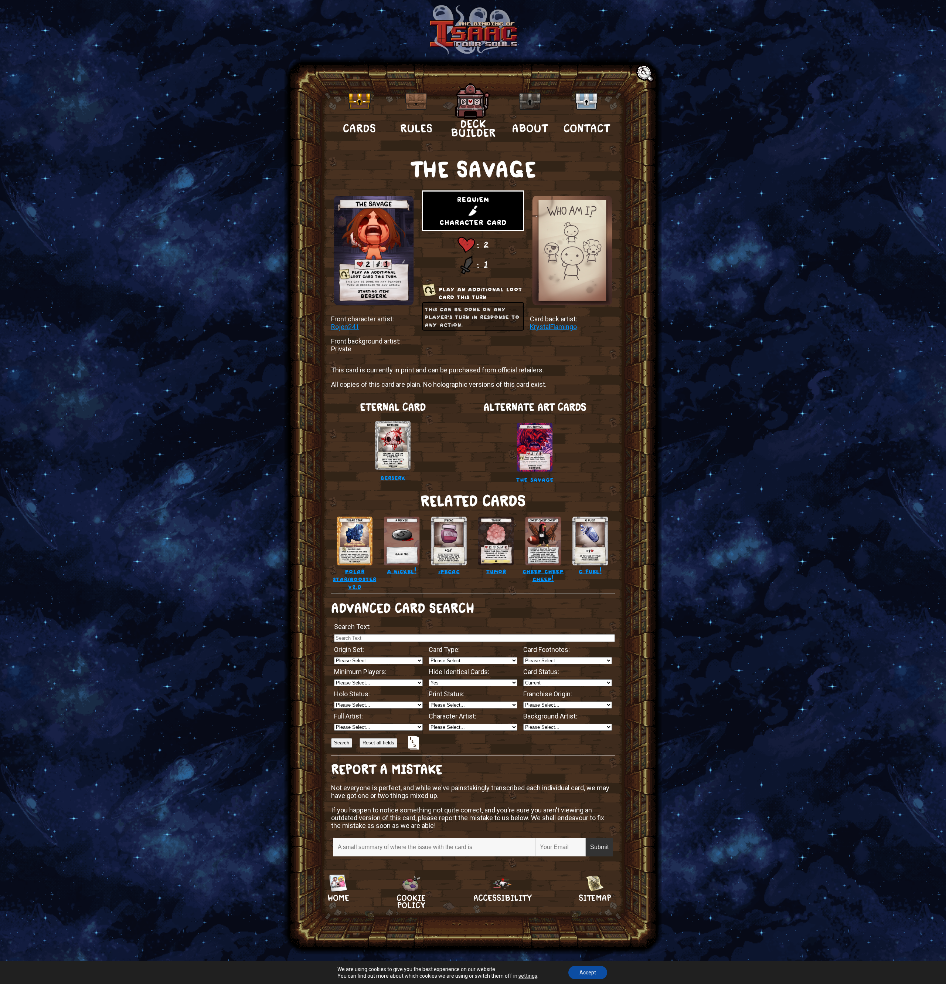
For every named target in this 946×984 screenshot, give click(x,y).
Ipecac (449, 571)
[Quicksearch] (645, 74)
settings (527, 976)
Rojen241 (345, 327)
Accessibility (502, 898)
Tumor (496, 571)
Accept (587, 972)
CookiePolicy (411, 898)
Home (338, 898)
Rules (416, 128)
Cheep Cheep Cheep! (543, 574)
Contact (587, 128)
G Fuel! (590, 571)
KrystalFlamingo (553, 327)
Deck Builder (473, 128)
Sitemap (595, 898)
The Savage (535, 479)
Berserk (393, 477)
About (530, 128)
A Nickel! (401, 571)
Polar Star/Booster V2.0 (354, 578)
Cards (359, 128)
